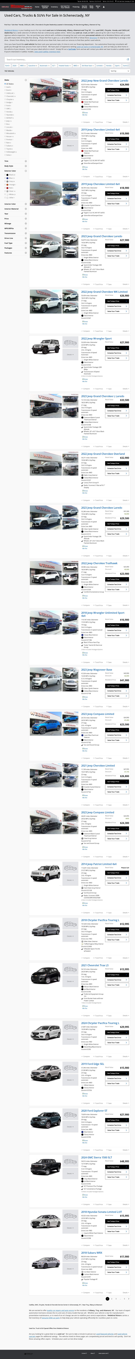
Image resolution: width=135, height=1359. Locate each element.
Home (37, 7)
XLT (54, 65)
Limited (99, 65)
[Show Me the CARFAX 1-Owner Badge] (85, 114)
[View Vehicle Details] (70, 133)
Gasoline (32, 65)
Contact (84, 1353)
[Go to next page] (129, 1299)
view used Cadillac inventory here (47, 52)
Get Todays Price (113, 90)
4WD (23, 65)
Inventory (54, 7)
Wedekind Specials (45, 6)
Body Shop (91, 6)
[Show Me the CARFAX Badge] (85, 168)
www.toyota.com (103, 1353)
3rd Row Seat (88, 65)
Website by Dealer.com (29, 1354)
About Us (98, 6)
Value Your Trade (113, 100)
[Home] (5, 7)
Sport (117, 65)
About (92, 1353)
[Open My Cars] (103, 6)
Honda (109, 65)
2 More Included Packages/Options (92, 649)
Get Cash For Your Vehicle (65, 6)
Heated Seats (65, 65)
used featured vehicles (105, 1334)
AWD (76, 65)
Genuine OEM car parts (51, 1318)
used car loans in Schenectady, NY (90, 47)
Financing (76, 7)
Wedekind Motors (11, 30)
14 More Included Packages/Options (92, 1192)
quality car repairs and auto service (60, 1310)
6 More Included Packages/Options (92, 376)
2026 (15, 65)
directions (93, 38)
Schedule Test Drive (114, 95)
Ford (7, 65)
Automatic (45, 65)
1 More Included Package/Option (91, 1003)
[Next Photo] (77, 90)
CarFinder (72, 49)
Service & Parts (84, 6)
